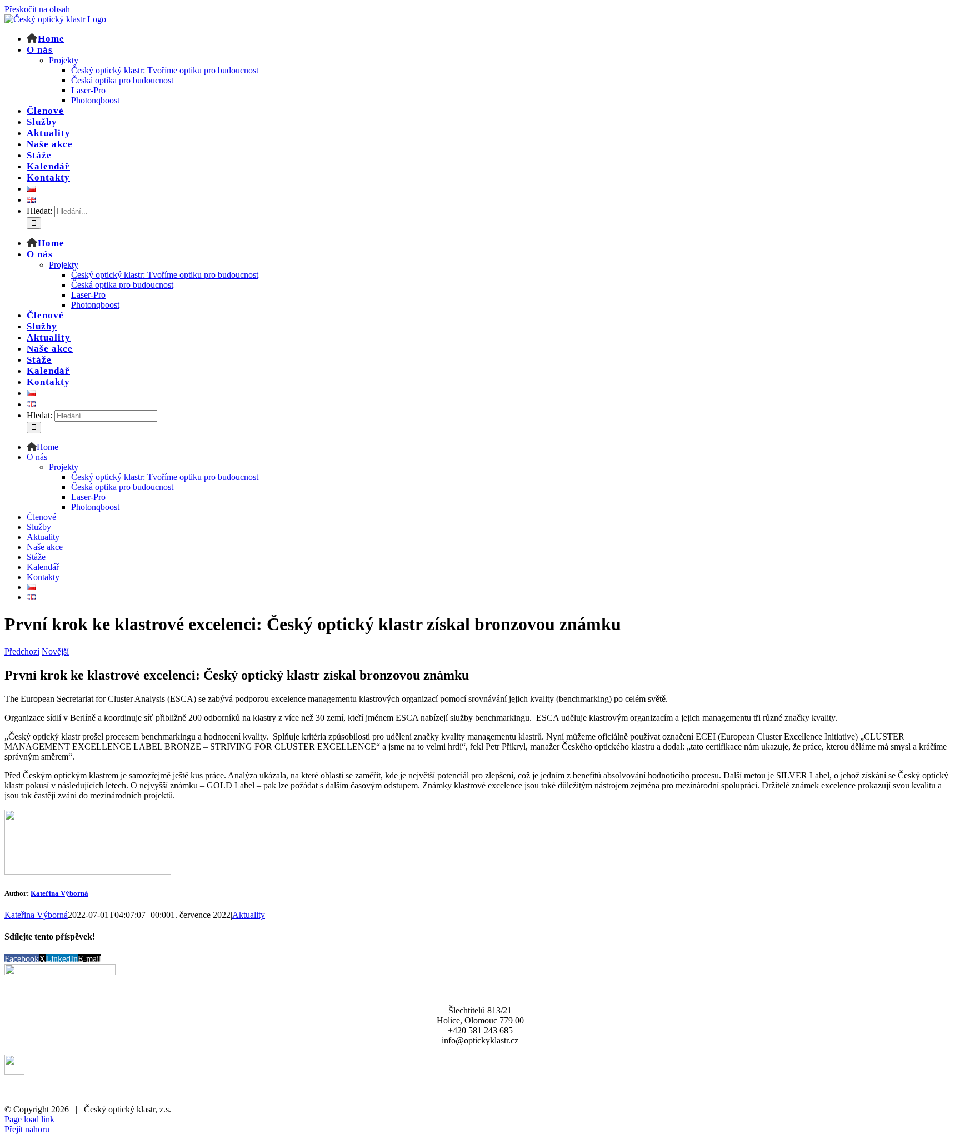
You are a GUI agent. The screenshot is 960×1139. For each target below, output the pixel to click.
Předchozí (21, 651)
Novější (55, 651)
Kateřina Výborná (59, 893)
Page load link (29, 1119)
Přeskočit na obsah (37, 9)
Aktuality (248, 915)
